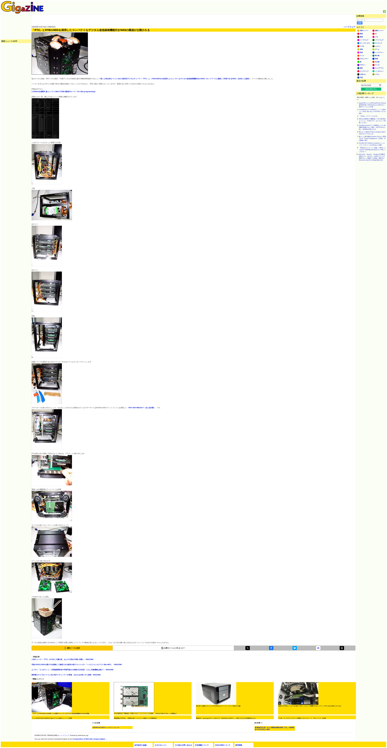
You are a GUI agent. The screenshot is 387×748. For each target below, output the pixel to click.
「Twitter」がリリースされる (368, 116)
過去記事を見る (371, 89)
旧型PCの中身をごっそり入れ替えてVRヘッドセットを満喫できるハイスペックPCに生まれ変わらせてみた (309, 706)
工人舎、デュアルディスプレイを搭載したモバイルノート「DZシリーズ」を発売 (302, 747)
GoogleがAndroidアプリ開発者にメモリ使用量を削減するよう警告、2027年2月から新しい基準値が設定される (372, 127)
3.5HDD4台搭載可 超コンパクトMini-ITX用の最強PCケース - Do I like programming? (64, 91)
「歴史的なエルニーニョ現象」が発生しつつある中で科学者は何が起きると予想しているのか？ (372, 149)
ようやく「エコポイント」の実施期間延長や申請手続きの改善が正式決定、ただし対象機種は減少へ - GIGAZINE (72, 670)
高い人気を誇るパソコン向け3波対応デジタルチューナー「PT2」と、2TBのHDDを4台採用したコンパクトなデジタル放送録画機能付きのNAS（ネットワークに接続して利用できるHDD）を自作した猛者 (174, 79)
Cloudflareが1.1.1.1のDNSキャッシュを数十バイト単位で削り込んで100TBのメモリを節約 (372, 111)
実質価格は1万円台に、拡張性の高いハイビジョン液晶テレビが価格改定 (135, 747)
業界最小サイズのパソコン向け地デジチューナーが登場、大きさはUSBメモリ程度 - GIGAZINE (66, 675)
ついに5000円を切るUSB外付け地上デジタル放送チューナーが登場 (52, 747)
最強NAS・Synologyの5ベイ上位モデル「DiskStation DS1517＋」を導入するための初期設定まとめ (225, 739)
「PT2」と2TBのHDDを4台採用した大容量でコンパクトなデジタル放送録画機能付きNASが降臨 (60, 713)
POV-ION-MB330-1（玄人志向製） (141, 408)
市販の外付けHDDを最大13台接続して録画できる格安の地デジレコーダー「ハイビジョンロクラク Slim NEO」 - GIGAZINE (77, 664)
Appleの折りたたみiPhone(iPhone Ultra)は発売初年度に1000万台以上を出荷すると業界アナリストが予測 (372, 105)
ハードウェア (349, 27)
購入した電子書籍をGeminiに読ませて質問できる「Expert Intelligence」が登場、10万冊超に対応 (372, 138)
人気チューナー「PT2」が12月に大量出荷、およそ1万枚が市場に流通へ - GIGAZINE (62, 659)
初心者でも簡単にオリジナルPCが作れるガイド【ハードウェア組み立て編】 (218, 706)
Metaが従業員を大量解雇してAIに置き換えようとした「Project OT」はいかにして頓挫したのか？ (372, 120)
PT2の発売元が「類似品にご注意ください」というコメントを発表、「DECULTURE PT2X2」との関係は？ (145, 713)
